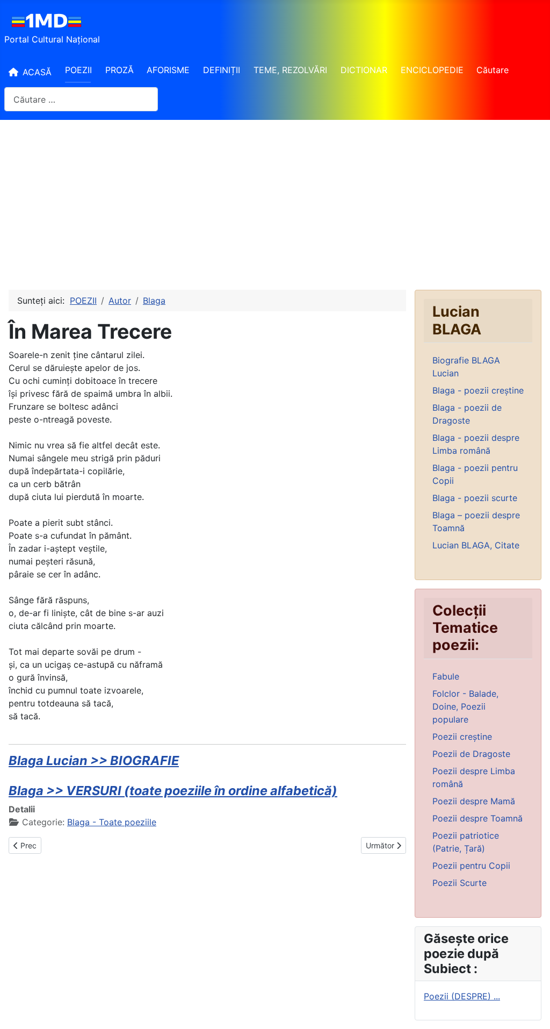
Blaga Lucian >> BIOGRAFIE (94, 760)
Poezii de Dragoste (471, 753)
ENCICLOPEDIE (432, 70)
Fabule (445, 676)
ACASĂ (37, 72)
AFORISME (168, 70)
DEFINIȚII (221, 70)
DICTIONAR (364, 70)
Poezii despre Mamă (473, 801)
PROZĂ (119, 70)
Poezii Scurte (459, 882)
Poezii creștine (462, 736)
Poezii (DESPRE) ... (462, 996)
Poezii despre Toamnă (477, 818)
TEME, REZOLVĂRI (290, 70)
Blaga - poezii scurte (474, 497)
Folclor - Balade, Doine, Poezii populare (465, 706)
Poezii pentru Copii (471, 865)
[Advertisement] (275, 200)
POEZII (78, 70)
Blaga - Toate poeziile (111, 822)
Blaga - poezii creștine (478, 390)
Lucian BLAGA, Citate (475, 545)
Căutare (492, 70)
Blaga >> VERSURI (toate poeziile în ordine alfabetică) (173, 790)
